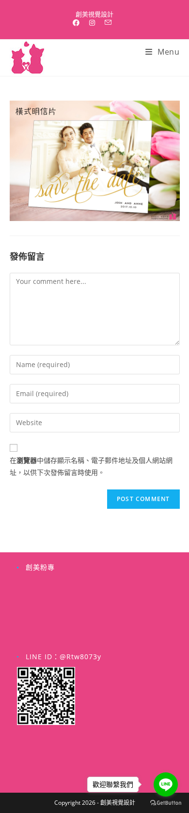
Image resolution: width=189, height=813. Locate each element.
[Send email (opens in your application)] (108, 22)
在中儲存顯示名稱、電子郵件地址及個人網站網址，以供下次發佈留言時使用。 (91, 466)
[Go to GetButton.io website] (165, 803)
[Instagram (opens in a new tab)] (92, 22)
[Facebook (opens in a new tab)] (78, 22)
